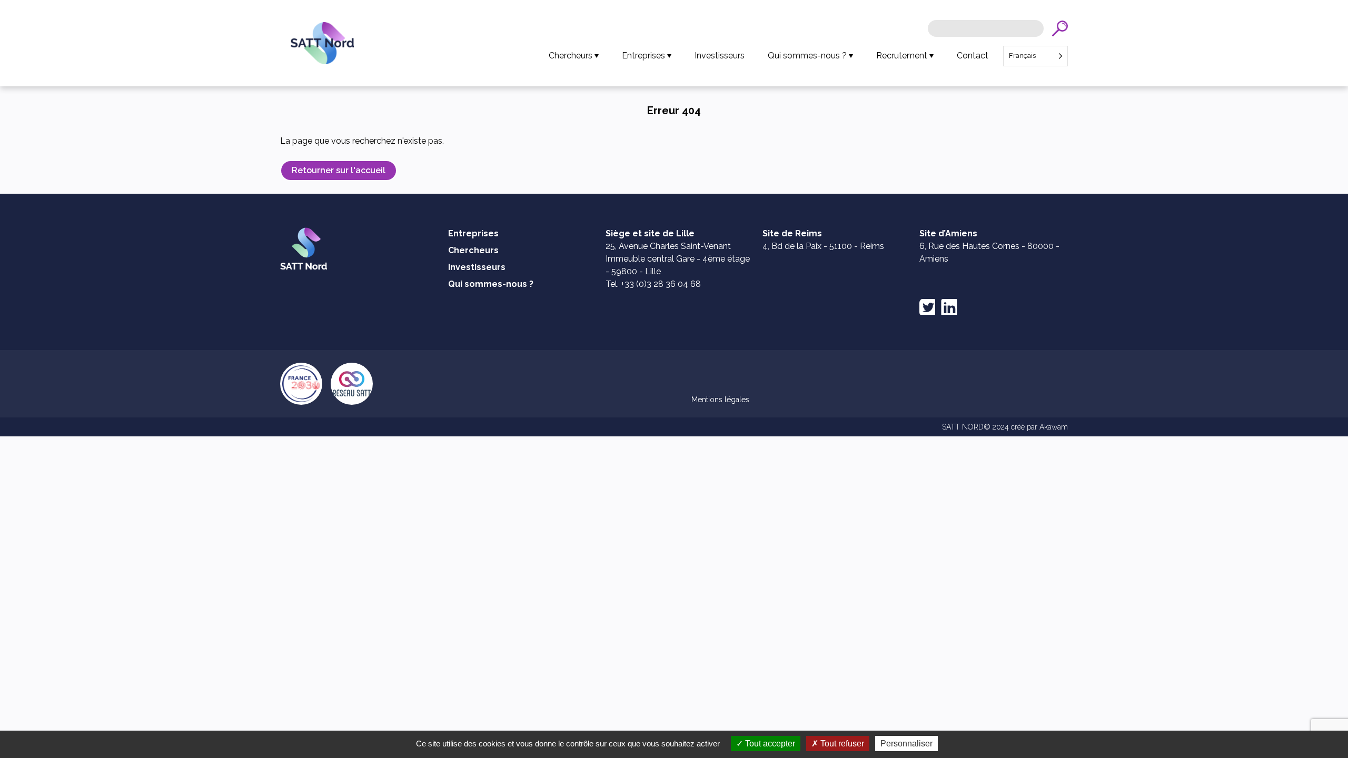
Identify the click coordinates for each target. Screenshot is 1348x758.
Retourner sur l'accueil (338, 170)
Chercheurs (570, 56)
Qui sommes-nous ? (807, 56)
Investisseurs (720, 56)
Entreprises (643, 56)
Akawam (1053, 427)
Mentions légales (720, 399)
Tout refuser (841, 743)
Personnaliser (906, 743)
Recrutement (901, 56)
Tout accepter (769, 743)
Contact (972, 56)
